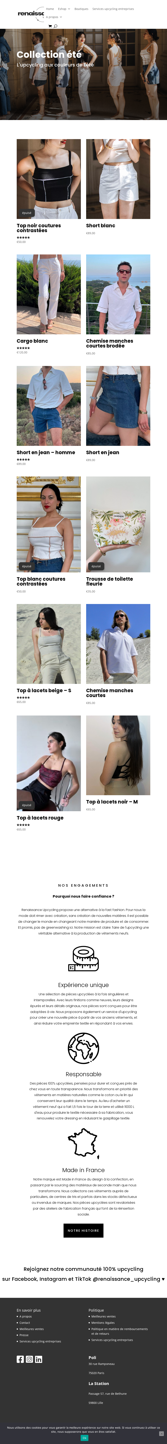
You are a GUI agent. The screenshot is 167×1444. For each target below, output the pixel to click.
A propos (52, 17)
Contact (25, 1323)
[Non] (161, 1433)
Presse (24, 1335)
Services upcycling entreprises (113, 9)
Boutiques (81, 9)
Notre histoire (83, 1230)
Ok (84, 1438)
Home (50, 9)
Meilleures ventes (32, 1329)
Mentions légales (103, 1323)
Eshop (62, 9)
